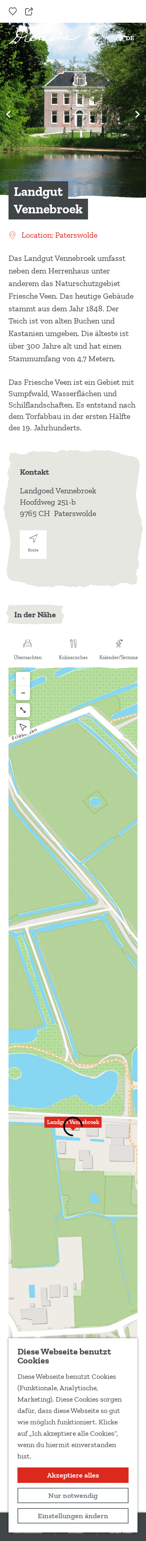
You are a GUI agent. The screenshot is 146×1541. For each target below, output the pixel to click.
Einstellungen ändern (73, 1515)
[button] (73, 1127)
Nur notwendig (73, 1495)
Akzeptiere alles (73, 1475)
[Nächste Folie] (137, 114)
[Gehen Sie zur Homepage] (44, 36)
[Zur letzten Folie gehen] (8, 114)
